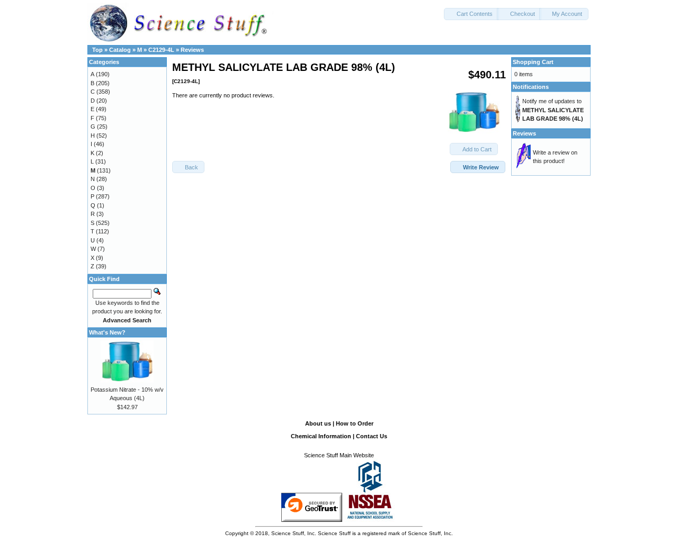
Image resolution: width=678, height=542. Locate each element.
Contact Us (371, 436)
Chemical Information (321, 436)
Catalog (120, 50)
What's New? (107, 332)
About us (318, 423)
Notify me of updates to (553, 110)
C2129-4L (161, 50)
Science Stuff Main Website (339, 455)
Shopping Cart (533, 62)
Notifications (531, 87)
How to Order (354, 423)
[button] (471, 14)
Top (97, 50)
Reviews (192, 50)
